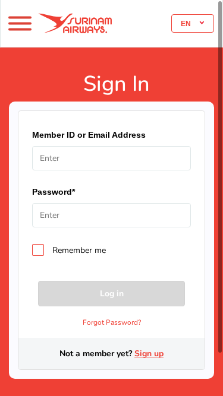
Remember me (79, 250)
